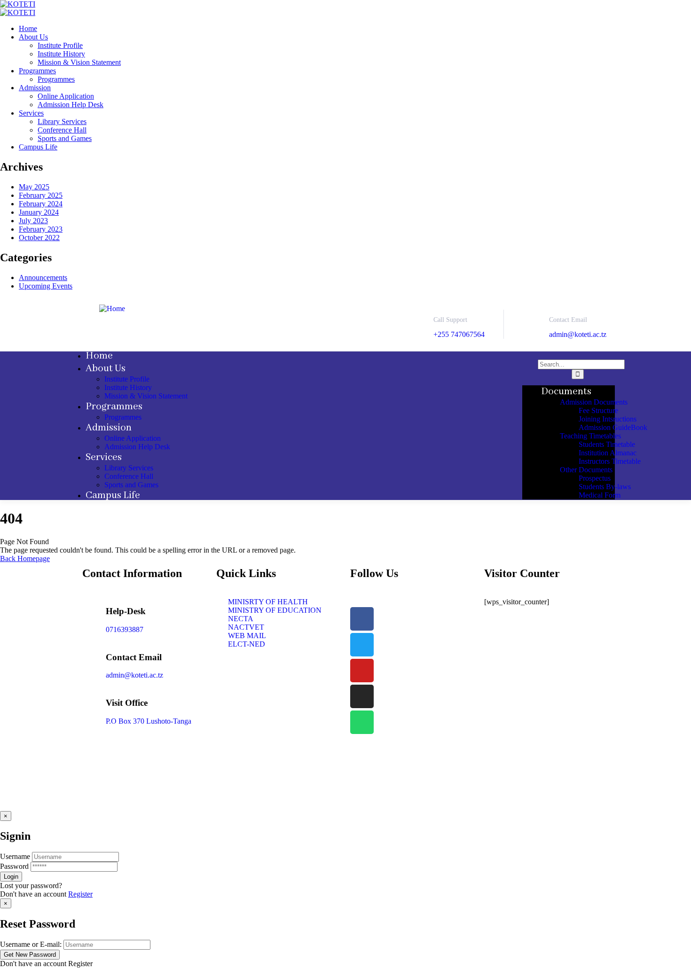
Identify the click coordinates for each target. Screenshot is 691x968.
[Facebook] (362, 619)
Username (15, 856)
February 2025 (41, 195)
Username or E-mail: (31, 944)
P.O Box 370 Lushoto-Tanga (148, 721)
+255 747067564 (459, 334)
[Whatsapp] (362, 722)
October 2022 (39, 238)
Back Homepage (25, 558)
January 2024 (39, 212)
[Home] (112, 308)
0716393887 (124, 629)
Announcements (43, 277)
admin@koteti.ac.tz (577, 334)
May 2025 (34, 187)
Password (14, 866)
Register (80, 894)
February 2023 (41, 229)
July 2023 (33, 221)
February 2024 (41, 204)
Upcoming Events (45, 286)
